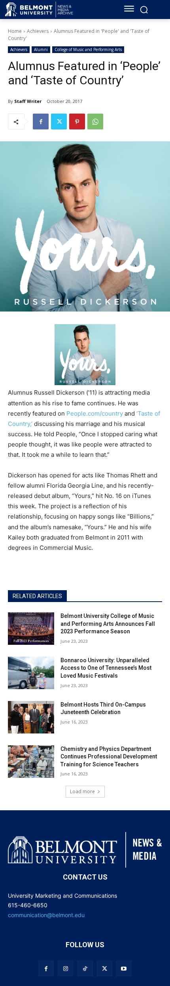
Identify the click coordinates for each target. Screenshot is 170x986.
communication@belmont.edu (46, 915)
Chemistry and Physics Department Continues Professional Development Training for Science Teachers (108, 757)
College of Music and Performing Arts (88, 49)
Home (15, 31)
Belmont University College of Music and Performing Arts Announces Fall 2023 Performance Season (107, 624)
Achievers (38, 31)
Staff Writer (28, 101)
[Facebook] (41, 121)
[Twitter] (59, 121)
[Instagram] (65, 968)
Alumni (41, 49)
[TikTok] (85, 968)
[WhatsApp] (95, 121)
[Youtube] (124, 968)
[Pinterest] (77, 121)
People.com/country (94, 413)
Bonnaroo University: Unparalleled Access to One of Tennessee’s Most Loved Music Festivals (105, 668)
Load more (82, 791)
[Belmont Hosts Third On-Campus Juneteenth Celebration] (31, 717)
